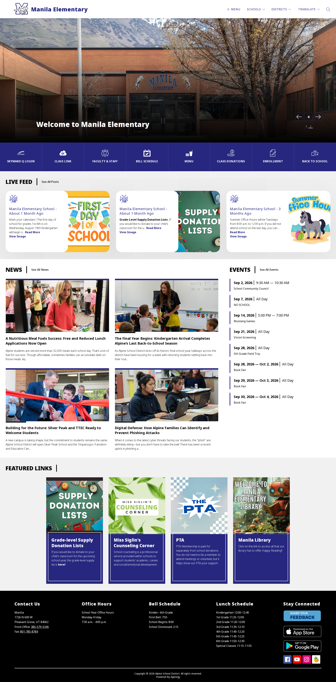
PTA (180, 540)
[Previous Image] (299, 117)
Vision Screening (245, 337)
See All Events (269, 270)
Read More (32, 232)
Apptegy (175, 676)
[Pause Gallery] (308, 117)
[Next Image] (318, 117)
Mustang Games (244, 321)
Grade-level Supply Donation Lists (72, 542)
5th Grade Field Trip (247, 354)
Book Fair (240, 370)
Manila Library (254, 540)
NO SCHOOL (242, 305)
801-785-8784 (29, 631)
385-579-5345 (40, 627)
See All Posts (50, 182)
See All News (40, 270)
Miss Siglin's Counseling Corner (134, 542)
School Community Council (251, 288)
